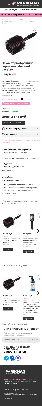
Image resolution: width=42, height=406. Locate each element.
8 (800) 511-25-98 (15, 351)
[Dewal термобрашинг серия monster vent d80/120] (12, 221)
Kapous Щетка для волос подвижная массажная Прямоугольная (30, 242)
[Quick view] (20, 217)
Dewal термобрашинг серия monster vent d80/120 (11, 241)
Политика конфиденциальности (17, 390)
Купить (7, 249)
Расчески (34, 19)
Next (37, 231)
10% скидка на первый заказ (21, 10)
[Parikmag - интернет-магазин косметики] (30, 4)
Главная (5, 19)
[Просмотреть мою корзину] (13, 4)
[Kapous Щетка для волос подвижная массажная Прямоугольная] (32, 221)
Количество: (6, 108)
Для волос (24, 19)
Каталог (14, 19)
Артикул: (5, 96)
